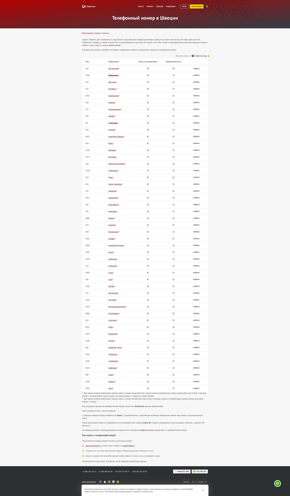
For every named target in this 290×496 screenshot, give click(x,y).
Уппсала (111, 130)
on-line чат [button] (201, 471)
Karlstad (111, 225)
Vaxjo (110, 388)
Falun (110, 177)
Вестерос (112, 82)
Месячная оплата (182, 56)
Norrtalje (112, 300)
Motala (111, 286)
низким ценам (115, 45)
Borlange (112, 150)
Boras (110, 143)
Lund (110, 279)
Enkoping (112, 157)
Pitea (110, 327)
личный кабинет (129, 446)
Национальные (114, 109)
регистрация (196, 6)
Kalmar (111, 218)
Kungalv (111, 238)
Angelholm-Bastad (116, 136)
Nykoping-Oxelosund (117, 306)
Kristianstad (113, 232)
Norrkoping (113, 293)
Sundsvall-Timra (115, 347)
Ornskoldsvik (113, 313)
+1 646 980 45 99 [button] (105, 471)
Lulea (110, 272)
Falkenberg (113, 170)
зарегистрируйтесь (93, 446)
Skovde (111, 340)
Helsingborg (113, 204)
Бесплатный (113, 68)
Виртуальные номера (91, 33)
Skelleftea (112, 334)
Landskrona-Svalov (116, 245)
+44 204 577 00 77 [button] (122, 471)
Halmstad (112, 191)
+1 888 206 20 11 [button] (89, 471)
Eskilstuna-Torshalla (116, 164)
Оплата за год (201, 56)
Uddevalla (112, 368)
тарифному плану (146, 430)
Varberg (111, 381)
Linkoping (112, 266)
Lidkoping (112, 259)
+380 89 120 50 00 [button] (139, 471)
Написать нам (183, 471)
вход (184, 6)
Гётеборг (112, 89)
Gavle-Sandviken (115, 184)
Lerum (111, 252)
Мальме (111, 102)
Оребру (111, 116)
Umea (110, 375)
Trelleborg (112, 354)
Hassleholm (113, 198)
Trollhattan (113, 361)
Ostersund (112, 320)
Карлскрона (113, 95)
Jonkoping (112, 211)
